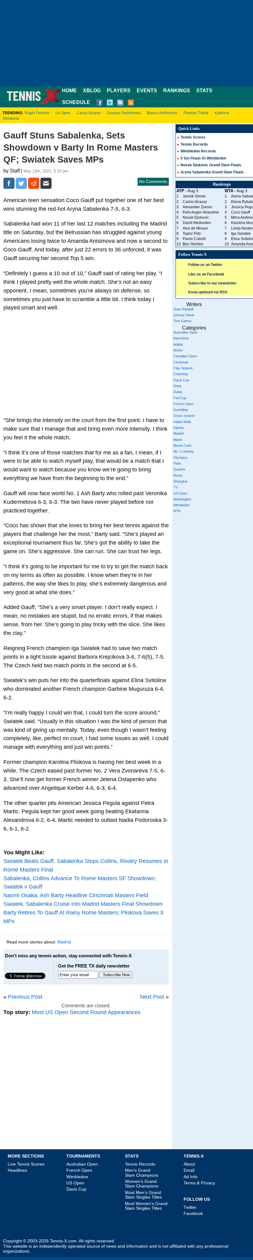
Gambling (180, 410)
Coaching (180, 374)
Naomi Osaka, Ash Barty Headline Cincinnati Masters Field (75, 895)
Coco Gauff (240, 212)
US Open (180, 493)
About (189, 1164)
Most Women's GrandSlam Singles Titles (146, 1206)
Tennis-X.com (63, 1241)
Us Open (63, 113)
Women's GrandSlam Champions (141, 1183)
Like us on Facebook (206, 274)
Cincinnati (180, 362)
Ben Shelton (193, 244)
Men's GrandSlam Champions (141, 1172)
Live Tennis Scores (26, 1164)
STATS (204, 90)
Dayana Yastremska (124, 113)
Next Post (152, 997)
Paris (177, 463)
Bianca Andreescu (162, 113)
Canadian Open (185, 356)
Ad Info (190, 1176)
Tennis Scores (192, 137)
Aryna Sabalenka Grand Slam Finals (212, 172)
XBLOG (92, 90)
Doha (177, 386)
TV (175, 487)
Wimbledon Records (198, 151)
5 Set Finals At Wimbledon (203, 158)
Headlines (17, 1170)
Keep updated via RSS (207, 292)
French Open (183, 404)
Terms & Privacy (199, 1182)
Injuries (178, 427)
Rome (177, 475)
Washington (182, 499)
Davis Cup (181, 380)
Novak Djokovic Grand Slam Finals (210, 165)
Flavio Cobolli (194, 239)
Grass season (184, 415)
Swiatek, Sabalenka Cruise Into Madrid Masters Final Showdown (83, 904)
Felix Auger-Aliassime (201, 212)
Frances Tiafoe (196, 113)
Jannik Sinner (194, 196)
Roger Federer (37, 113)
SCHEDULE (76, 102)
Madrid (64, 941)
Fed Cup (179, 398)
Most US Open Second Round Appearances (86, 1012)
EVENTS (147, 90)
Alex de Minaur (195, 228)
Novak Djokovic (196, 217)
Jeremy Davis (183, 315)
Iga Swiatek (241, 233)
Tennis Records (194, 144)
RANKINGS (176, 90)
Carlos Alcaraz (89, 113)
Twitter (190, 1207)
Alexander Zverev (197, 207)
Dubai (177, 392)
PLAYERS (119, 90)
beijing (178, 344)
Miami (177, 439)
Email (189, 1170)
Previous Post (25, 997)
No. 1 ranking (183, 451)
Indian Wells (182, 422)
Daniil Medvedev (197, 223)
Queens (179, 469)
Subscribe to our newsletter (212, 283)
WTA (176, 511)
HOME (69, 90)
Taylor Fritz (192, 233)
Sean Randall (183, 309)
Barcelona (181, 338)
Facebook (193, 1213)
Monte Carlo (182, 445)
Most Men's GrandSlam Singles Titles (143, 1195)
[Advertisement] (126, 43)
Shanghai (180, 481)
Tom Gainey (182, 321)
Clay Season (183, 368)
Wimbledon (181, 505)
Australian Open (185, 332)
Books (178, 350)
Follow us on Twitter (205, 265)
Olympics (180, 457)
